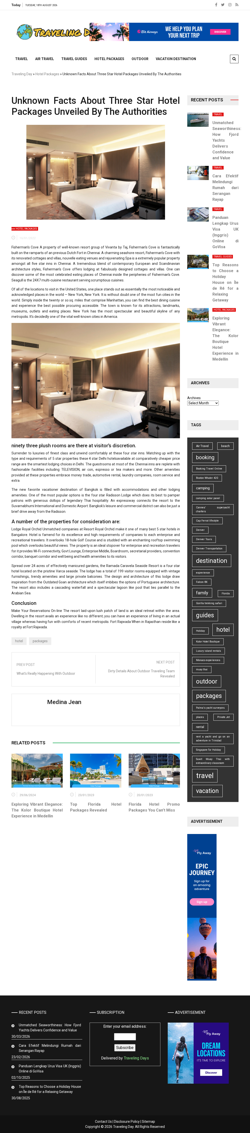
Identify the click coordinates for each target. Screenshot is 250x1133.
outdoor (206, 681)
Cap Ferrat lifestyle (207, 520)
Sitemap (148, 1121)
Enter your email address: (125, 1042)
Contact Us (103, 1121)
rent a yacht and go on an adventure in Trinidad (213, 738)
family (202, 592)
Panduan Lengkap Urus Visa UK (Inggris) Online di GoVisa (50, 1068)
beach (225, 446)
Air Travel (44, 59)
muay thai (202, 669)
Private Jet (223, 717)
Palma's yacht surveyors (210, 707)
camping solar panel (208, 498)
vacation (207, 790)
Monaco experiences (208, 660)
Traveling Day (21, 74)
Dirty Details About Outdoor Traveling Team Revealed (141, 673)
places (200, 717)
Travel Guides (74, 59)
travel (205, 775)
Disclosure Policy (127, 1121)
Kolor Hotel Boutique (208, 641)
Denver (200, 530)
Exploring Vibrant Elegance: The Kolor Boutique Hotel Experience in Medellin (37, 810)
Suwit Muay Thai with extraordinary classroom (213, 761)
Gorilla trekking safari (209, 603)
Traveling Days (136, 1058)
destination (211, 560)
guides (205, 615)
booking (205, 457)
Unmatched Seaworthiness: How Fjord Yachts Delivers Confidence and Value (50, 1027)
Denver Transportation (209, 548)
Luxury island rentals (208, 650)
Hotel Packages (109, 59)
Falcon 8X (202, 582)
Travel (21, 59)
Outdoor (140, 59)
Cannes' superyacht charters (213, 509)
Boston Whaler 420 (207, 478)
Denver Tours (204, 539)
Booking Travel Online (209, 468)
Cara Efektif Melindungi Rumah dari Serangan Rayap (225, 188)
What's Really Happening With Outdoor (46, 673)
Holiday (200, 630)
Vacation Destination (176, 59)
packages (40, 641)
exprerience (203, 572)
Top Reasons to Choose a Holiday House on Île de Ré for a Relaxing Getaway (225, 282)
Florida (226, 593)
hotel (19, 641)
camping (203, 488)
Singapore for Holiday (208, 749)
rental (200, 727)
